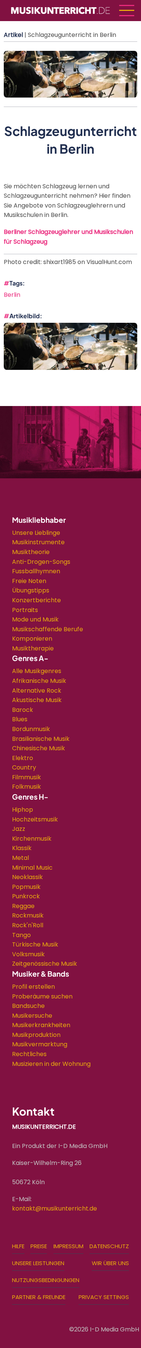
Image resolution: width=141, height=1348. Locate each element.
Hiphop (22, 809)
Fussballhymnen (36, 571)
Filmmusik (26, 777)
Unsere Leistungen (38, 1263)
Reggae (23, 906)
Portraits (25, 610)
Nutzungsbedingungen (45, 1280)
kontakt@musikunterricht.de (54, 1208)
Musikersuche (32, 1015)
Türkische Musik (35, 944)
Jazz (18, 828)
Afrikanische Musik (39, 680)
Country (24, 767)
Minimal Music (32, 867)
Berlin (12, 294)
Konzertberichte (36, 600)
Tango (21, 935)
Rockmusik (28, 915)
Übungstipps (30, 590)
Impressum (68, 1246)
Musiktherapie (33, 648)
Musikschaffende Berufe (47, 629)
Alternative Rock (36, 690)
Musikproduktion (36, 1034)
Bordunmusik (31, 729)
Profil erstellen (33, 986)
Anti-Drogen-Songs (41, 561)
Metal (20, 857)
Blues (19, 719)
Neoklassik (27, 877)
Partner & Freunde (38, 1297)
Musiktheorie (31, 552)
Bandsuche (28, 1005)
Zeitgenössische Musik (44, 963)
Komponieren (32, 638)
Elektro (22, 758)
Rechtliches (29, 1054)
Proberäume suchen (42, 996)
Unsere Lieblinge (36, 532)
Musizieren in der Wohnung (51, 1063)
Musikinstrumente (38, 542)
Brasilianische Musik (41, 738)
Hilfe (18, 1246)
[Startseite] (60, 10)
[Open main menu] (126, 10)
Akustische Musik (37, 700)
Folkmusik (26, 786)
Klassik (22, 848)
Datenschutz (109, 1246)
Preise (38, 1246)
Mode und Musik (35, 619)
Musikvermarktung (39, 1044)
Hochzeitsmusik (35, 819)
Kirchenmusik (32, 838)
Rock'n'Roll (27, 925)
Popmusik (26, 886)
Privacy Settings (104, 1297)
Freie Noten (29, 581)
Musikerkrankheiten (41, 1025)
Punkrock (26, 896)
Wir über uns (110, 1263)
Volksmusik (28, 954)
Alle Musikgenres (36, 671)
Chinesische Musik (38, 748)
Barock (22, 709)
